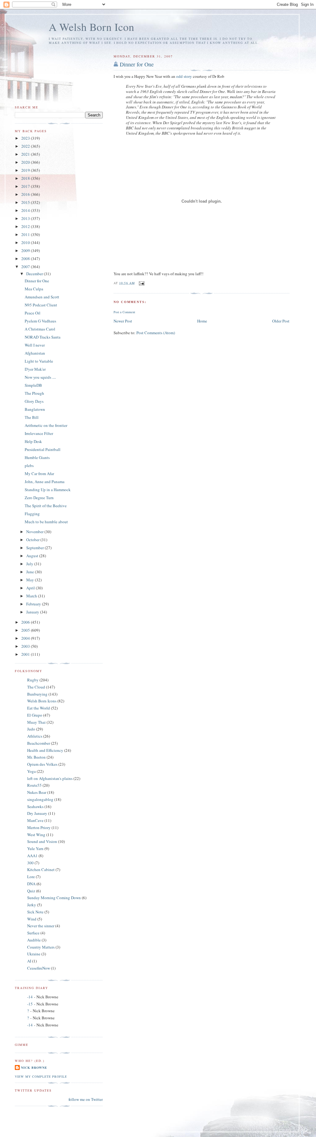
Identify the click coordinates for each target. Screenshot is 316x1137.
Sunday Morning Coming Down (54, 897)
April (31, 588)
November (35, 531)
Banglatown (35, 409)
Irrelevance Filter (39, 433)
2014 (26, 210)
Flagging (32, 513)
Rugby (33, 680)
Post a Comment (124, 312)
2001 (26, 654)
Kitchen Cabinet (41, 869)
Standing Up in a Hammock (48, 489)
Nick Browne (34, 1067)
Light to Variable (39, 361)
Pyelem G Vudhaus (40, 321)
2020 (26, 162)
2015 (26, 202)
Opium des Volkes (42, 764)
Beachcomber (38, 743)
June (30, 572)
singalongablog (40, 799)
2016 (26, 194)
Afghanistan (35, 353)
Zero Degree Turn (39, 497)
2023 (26, 138)
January (33, 612)
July (30, 563)
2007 (26, 266)
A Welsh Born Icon (91, 26)
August (32, 555)
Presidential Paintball (42, 449)
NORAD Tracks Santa (42, 337)
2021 (26, 154)
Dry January (37, 813)
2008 (26, 258)
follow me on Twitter (86, 1099)
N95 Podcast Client (41, 305)
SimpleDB (33, 385)
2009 (26, 250)
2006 (26, 622)
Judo (31, 729)
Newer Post (123, 321)
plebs (29, 465)
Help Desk (33, 441)
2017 (26, 186)
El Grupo (34, 715)
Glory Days (34, 401)
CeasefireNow (38, 968)
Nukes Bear (36, 792)
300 (30, 862)
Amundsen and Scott (42, 297)
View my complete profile (41, 1076)
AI (29, 961)
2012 (26, 226)
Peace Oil (32, 313)
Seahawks (35, 806)
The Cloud (36, 687)
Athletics (34, 736)
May (30, 580)
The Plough (34, 393)
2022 (26, 146)
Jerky (31, 904)
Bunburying (37, 694)
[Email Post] (141, 282)
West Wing (36, 834)
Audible (34, 940)
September (35, 547)
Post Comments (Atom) (155, 332)
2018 (26, 178)
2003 (26, 646)
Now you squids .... (40, 377)
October (33, 539)
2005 (26, 630)
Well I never (35, 345)
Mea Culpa (34, 289)
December (35, 273)
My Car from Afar (39, 473)
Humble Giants (37, 457)
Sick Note (35, 912)
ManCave (35, 820)
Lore (31, 876)
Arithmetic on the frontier (46, 425)
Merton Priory (39, 827)
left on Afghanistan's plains (50, 778)
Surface (33, 933)
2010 (26, 242)
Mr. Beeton (36, 757)
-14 (30, 997)
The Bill (32, 417)
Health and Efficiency (45, 750)
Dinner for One (137, 64)
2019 (26, 170)
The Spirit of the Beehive (46, 505)
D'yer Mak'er (35, 369)
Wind (31, 919)
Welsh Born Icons (41, 701)
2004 (26, 638)
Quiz (31, 891)
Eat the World (38, 708)
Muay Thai (36, 722)
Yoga (31, 771)
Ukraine (33, 954)
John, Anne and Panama (44, 481)
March (32, 596)
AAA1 (32, 855)
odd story (184, 76)
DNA (31, 883)
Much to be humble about (46, 521)
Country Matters (41, 947)
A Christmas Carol (40, 329)
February (34, 604)
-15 (30, 1004)
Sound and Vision (42, 841)
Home (202, 321)
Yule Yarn (35, 848)
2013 (26, 218)
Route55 (34, 785)
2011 (26, 234)
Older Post (280, 321)
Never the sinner (40, 926)
